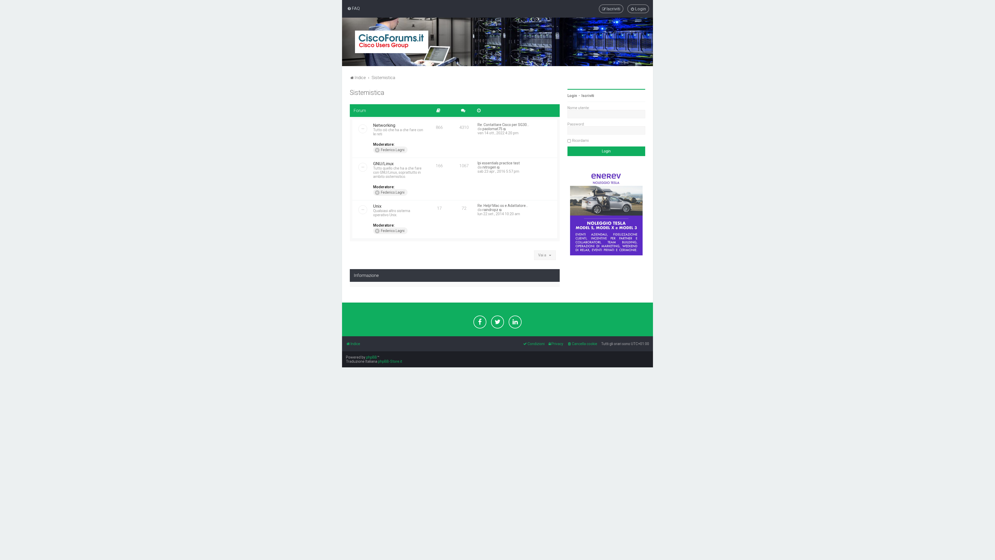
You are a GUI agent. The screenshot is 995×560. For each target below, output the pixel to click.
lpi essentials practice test (499, 163)
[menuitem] (353, 8)
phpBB (371, 357)
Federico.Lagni (392, 150)
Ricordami (580, 140)
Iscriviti (587, 96)
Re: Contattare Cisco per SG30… (503, 125)
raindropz (490, 210)
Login (572, 96)
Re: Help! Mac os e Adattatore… (503, 206)
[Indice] (391, 42)
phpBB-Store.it (390, 361)
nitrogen (489, 167)
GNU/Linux (383, 163)
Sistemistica (367, 92)
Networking (384, 125)
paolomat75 (492, 129)
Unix (377, 206)
